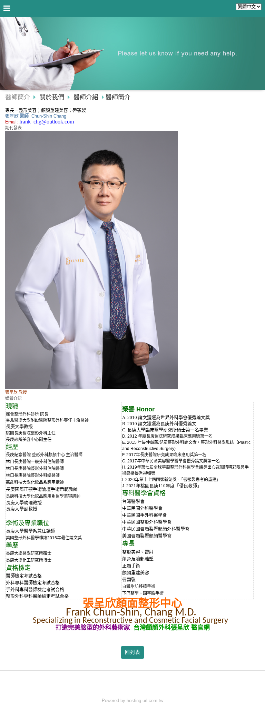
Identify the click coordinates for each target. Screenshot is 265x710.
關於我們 (52, 97)
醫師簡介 (17, 97)
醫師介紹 (86, 97)
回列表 (132, 652)
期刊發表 (13, 128)
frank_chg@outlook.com (46, 121)
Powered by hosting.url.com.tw (132, 700)
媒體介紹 (13, 398)
